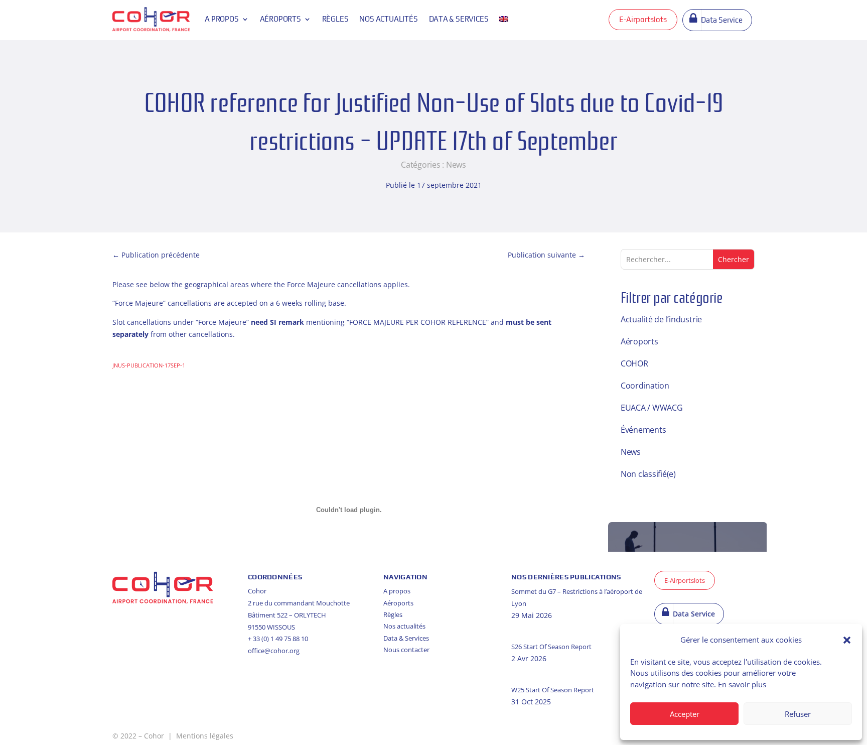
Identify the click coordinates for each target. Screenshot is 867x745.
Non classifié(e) (648, 473)
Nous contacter (406, 649)
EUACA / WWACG (652, 407)
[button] (847, 640)
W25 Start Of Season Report (552, 689)
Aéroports (280, 19)
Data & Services (406, 638)
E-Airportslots (643, 19)
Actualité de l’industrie (661, 319)
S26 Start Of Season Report (551, 646)
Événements (643, 429)
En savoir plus (742, 684)
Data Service (722, 20)
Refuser (798, 714)
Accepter (684, 714)
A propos (221, 19)
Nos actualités (388, 19)
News (456, 164)
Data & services (459, 19)
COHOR (634, 363)
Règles (335, 19)
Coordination (645, 385)
